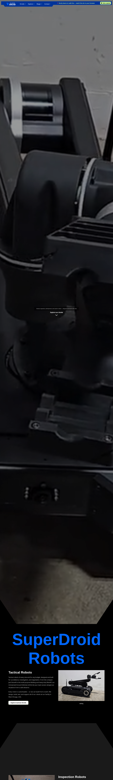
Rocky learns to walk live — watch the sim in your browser (77, 3)
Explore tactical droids (18, 703)
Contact (47, 4)
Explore (30, 4)
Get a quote (106, 3)
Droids (22, 4)
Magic (39, 4)
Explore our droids (56, 312)
